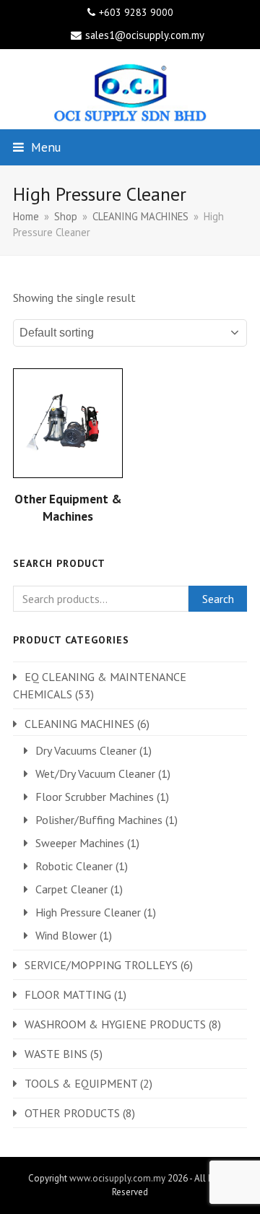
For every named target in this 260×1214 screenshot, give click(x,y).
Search (218, 598)
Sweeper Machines (79, 843)
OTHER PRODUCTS (72, 1113)
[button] (37, 147)
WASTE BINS (56, 1053)
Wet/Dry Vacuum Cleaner (95, 773)
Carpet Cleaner (71, 889)
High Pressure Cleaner (88, 912)
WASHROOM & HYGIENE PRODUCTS (115, 1024)
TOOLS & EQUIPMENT (81, 1083)
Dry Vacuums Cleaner (85, 750)
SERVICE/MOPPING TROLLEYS (101, 965)
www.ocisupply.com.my (117, 1178)
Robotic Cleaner (74, 866)
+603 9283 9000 (136, 12)
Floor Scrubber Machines (94, 796)
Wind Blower (66, 935)
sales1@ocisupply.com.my (144, 35)
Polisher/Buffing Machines (98, 819)
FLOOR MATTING (68, 994)
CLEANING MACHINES (79, 723)
